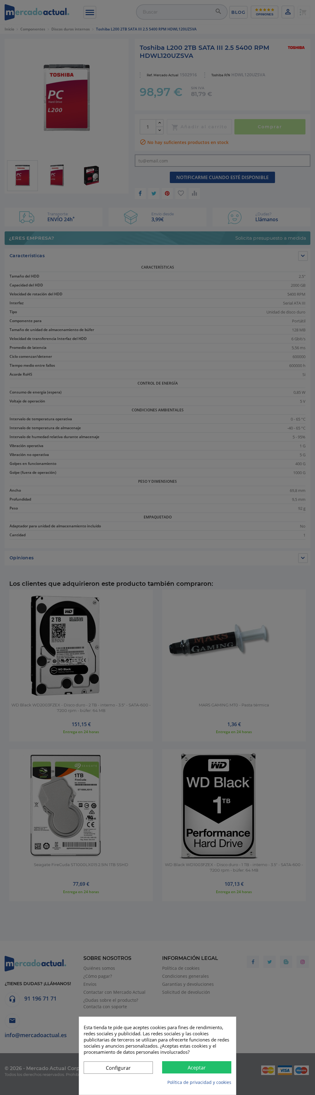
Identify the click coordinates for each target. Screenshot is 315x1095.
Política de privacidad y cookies (199, 1082)
